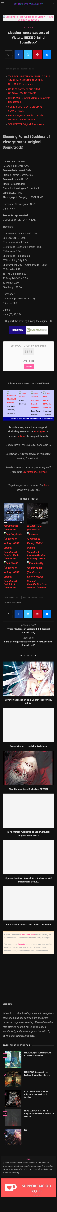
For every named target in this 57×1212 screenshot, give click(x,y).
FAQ (26, 1130)
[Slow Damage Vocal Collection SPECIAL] (28, 768)
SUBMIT (29, 366)
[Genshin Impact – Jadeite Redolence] (28, 725)
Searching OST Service (35, 471)
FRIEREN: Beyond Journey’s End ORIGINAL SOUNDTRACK (37, 1054)
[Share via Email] (47, 54)
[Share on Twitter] (28, 54)
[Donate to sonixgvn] (28, 1187)
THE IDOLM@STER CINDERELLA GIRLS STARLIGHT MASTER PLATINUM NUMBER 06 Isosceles (29, 80)
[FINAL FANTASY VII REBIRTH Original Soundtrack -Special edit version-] (13, 1117)
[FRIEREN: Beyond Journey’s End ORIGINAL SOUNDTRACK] (13, 1059)
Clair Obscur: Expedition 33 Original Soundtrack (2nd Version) (36, 1094)
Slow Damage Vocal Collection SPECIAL (28, 789)
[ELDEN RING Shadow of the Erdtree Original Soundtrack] (13, 1079)
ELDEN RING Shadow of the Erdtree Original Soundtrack (37, 1073)
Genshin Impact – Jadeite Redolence (28, 746)
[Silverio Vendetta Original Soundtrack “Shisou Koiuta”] (28, 679)
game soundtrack (12, 597)
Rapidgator (40, 431)
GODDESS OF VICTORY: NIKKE (33, 597)
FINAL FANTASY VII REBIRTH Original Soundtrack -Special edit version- (39, 1114)
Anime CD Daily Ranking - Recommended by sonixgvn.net (32, 418)
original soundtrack (13, 602)
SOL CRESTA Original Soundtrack (26, 124)
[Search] (54, 4)
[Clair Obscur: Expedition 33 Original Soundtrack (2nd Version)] (13, 1098)
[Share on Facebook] (19, 54)
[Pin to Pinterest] (37, 54)
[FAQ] (13, 1137)
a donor (22, 436)
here (46, 485)
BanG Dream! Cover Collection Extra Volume (28, 924)
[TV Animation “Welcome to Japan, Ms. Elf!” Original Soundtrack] (28, 811)
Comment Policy (27, 934)
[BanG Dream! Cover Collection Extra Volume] (28, 903)
